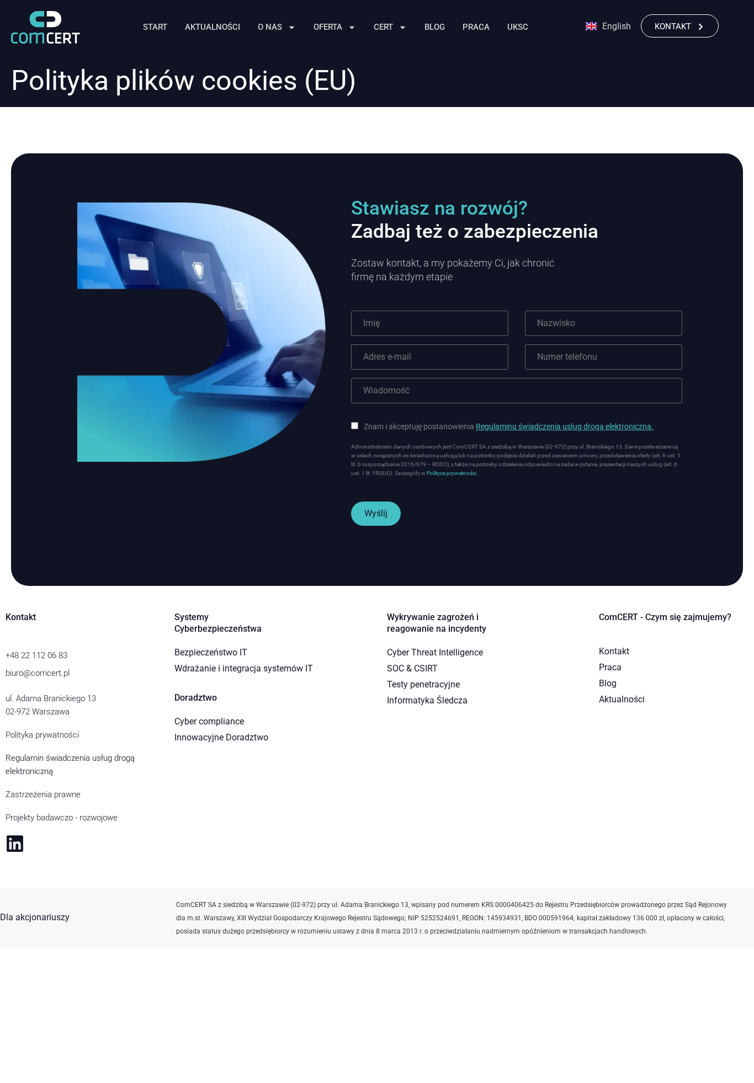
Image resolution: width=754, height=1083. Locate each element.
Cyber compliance (209, 721)
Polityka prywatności (42, 735)
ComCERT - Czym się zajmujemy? (665, 617)
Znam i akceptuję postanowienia (509, 426)
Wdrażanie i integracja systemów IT (243, 668)
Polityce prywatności (452, 473)
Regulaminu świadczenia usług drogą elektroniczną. (565, 426)
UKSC (517, 27)
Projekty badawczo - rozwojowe (62, 818)
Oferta (328, 27)
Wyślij (375, 513)
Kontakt (614, 651)
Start (155, 27)
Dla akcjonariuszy (35, 917)
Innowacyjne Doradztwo (221, 737)
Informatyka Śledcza (427, 700)
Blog (434, 27)
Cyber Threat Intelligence (435, 652)
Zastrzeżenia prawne (43, 794)
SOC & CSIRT (412, 668)
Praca (476, 27)
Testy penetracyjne (423, 684)
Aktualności (212, 27)
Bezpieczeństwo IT (210, 652)
